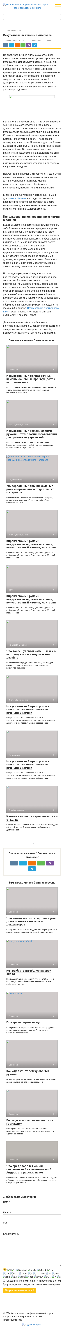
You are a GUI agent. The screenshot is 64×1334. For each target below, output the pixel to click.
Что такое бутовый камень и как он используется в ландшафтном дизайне (31, 654)
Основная (36, 40)
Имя (6, 1201)
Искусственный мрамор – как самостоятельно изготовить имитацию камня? (27, 709)
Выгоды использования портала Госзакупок (29, 1122)
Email (7, 1212)
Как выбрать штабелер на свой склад (28, 972)
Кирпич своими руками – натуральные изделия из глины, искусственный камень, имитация (31, 544)
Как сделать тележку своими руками (27, 1072)
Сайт (5, 1223)
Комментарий (11, 1234)
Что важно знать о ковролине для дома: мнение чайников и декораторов (31, 921)
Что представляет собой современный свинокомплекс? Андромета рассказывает (28, 1169)
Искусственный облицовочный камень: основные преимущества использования (30, 379)
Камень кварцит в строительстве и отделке (32, 818)
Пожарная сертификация (24, 1022)
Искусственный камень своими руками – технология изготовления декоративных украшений (31, 434)
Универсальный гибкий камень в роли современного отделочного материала (30, 489)
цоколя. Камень (17, 198)
